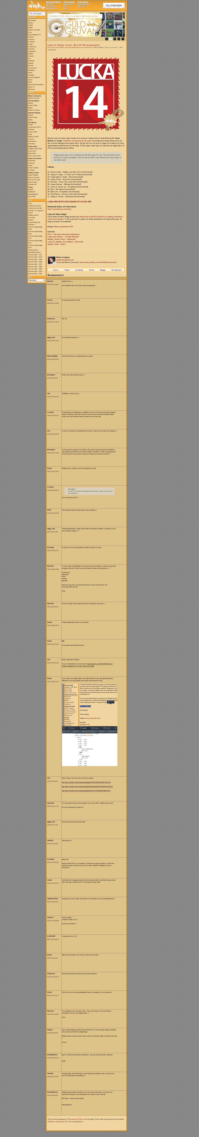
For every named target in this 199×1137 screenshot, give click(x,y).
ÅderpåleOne (52, 1055)
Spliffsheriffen (52, 899)
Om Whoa (31, 217)
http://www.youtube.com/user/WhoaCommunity (98, 262)
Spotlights (31, 70)
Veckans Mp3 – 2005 (35, 269)
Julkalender (32, 51)
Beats (30, 134)
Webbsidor (31, 192)
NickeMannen (52, 1092)
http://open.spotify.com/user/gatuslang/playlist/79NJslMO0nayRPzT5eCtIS (86, 782)
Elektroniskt (32, 153)
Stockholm (31, 160)
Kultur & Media (33, 175)
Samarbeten (32, 141)
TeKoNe (50, 1073)
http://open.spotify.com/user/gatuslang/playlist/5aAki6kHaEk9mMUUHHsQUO (87, 786)
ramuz (49, 880)
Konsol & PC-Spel (34, 180)
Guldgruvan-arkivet (34, 206)
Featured (31, 39)
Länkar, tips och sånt (35, 208)
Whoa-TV (31, 87)
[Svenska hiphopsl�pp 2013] (52, 8)
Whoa (30, 82)
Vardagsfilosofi (33, 194)
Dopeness (51, 319)
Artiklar (30, 25)
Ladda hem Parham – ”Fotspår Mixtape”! (63, 237)
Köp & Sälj (31, 196)
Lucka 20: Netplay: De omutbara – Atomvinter (65, 242)
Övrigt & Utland (33, 168)
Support (30, 220)
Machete (50, 566)
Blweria (50, 281)
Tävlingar (31, 75)
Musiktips (31, 61)
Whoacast (31, 89)
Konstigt (50, 547)
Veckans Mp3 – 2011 (35, 254)
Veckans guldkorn (34, 77)
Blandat (30, 189)
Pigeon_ (50, 1030)
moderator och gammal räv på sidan (77, 141)
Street (30, 72)
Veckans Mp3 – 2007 (35, 264)
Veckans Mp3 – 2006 (35, 266)
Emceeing (31, 143)
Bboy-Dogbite (52, 356)
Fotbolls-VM (32, 184)
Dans (30, 32)
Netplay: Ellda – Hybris (57, 244)
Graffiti (30, 44)
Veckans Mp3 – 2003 (35, 273)
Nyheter (31, 65)
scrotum (50, 412)
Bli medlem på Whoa (75, 1119)
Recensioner (32, 68)
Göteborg (31, 163)
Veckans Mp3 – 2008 (35, 262)
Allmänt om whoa (33, 98)
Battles (30, 27)
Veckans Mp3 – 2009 (35, 259)
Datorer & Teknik (33, 177)
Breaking (31, 129)
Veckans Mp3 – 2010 (35, 257)
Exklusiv (31, 37)
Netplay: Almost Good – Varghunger (62, 239)
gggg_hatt (51, 337)
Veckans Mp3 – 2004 (35, 271)
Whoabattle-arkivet (34, 252)
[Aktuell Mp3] (51, 6)
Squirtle (50, 840)
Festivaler (31, 42)
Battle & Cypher (33, 136)
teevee (50, 300)
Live (29, 58)
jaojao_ (50, 622)
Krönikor (31, 56)
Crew (30, 203)
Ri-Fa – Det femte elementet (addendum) (63, 234)
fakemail (50, 803)
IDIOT (49, 510)
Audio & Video (32, 105)
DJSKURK (51, 936)
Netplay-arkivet (33, 215)
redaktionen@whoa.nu (65, 260)
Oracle (58, 262)
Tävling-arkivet (33, 250)
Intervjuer (31, 49)
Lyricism (31, 139)
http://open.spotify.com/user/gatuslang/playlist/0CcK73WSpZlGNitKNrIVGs (86, 790)
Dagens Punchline (34, 30)
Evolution (50, 859)
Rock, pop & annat (34, 156)
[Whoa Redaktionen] (53, 3)
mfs (48, 393)
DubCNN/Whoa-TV (34, 35)
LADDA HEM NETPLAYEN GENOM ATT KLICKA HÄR (69, 202)
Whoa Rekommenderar (36, 84)
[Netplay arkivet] (49, 5)
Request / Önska (34, 110)
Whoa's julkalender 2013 (63, 227)
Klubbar (30, 53)
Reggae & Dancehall (35, 148)
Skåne (30, 165)
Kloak (49, 468)
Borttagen (51, 375)
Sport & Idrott (32, 182)
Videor (30, 80)
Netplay (30, 63)
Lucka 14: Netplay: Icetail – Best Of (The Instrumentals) (74, 44)
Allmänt (30, 23)
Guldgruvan (32, 46)
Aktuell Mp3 (32, 20)
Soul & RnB (32, 151)
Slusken (50, 917)
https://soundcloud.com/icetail (59, 209)
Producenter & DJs (34, 127)
